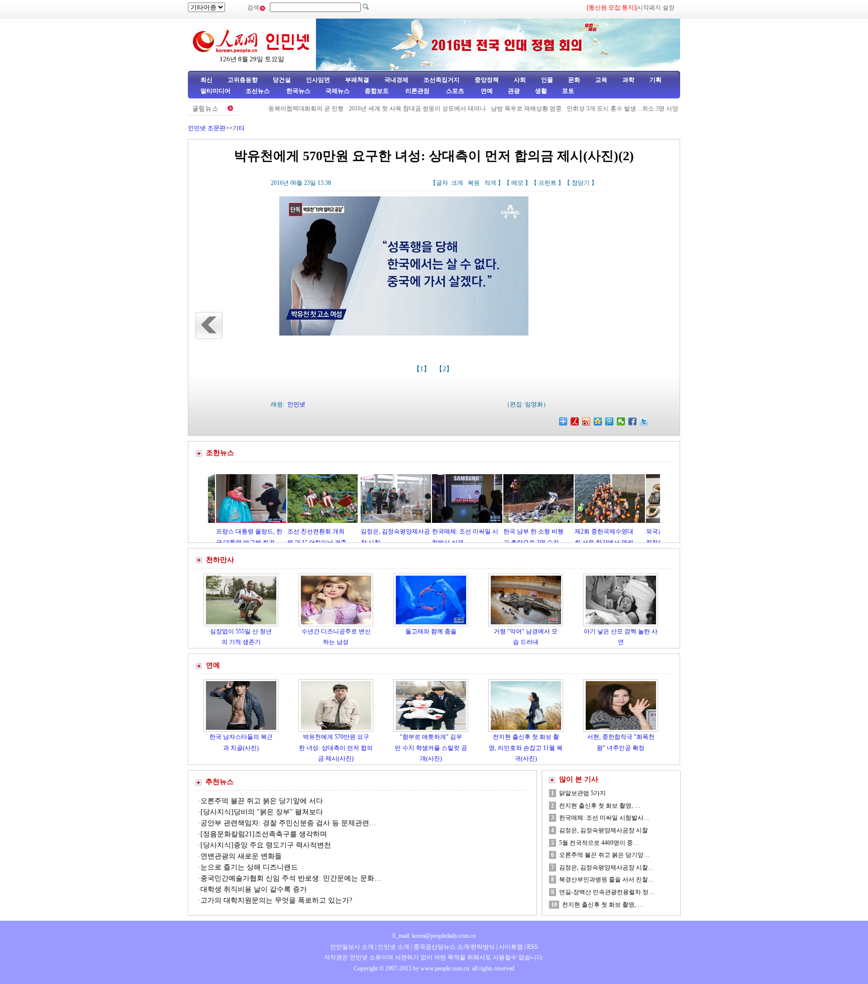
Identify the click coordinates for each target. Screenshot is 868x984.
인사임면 (318, 79)
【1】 (422, 369)
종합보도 (377, 90)
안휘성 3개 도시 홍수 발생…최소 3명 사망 (598, 108)
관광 (514, 90)
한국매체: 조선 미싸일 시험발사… (604, 817)
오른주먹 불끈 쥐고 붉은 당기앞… (604, 854)
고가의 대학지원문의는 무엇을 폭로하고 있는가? (277, 900)
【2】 (445, 369)
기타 (239, 128)
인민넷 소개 (392, 946)
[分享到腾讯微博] (609, 421)
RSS (532, 946)
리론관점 (417, 90)
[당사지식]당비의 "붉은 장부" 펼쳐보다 (261, 812)
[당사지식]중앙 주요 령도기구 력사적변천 (265, 845)
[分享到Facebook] (632, 421)
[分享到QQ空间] (598, 421)
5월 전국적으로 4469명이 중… (599, 842)
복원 (474, 182)
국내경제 (396, 79)
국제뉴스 (337, 90)
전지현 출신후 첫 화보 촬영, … (599, 805)
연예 (486, 90)
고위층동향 (243, 79)
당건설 (282, 79)
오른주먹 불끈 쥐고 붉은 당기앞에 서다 (261, 801)
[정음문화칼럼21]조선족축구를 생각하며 (263, 834)
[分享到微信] (621, 421)
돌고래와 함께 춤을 (431, 631)
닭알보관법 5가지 (582, 793)
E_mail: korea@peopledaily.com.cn (434, 935)
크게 (457, 182)
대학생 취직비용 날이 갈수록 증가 (253, 889)
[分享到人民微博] (575, 421)
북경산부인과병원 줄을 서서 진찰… (606, 879)
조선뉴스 (258, 90)
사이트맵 (511, 946)
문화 (574, 79)
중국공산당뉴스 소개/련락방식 (454, 946)
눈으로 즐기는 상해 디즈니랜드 (249, 867)
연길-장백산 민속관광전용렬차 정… (607, 892)
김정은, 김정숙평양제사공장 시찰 (603, 830)
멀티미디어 (215, 90)
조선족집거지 (441, 79)
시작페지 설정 (656, 7)
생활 (541, 90)
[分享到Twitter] (644, 421)
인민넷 (296, 404)
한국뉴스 (298, 90)
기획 (655, 79)
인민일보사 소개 (352, 946)
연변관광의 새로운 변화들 (241, 856)
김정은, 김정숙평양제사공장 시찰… (606, 867)
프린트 (547, 182)
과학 (628, 79)
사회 (520, 79)
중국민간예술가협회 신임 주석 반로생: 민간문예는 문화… (290, 878)
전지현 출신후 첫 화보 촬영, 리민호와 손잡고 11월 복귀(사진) (526, 747)
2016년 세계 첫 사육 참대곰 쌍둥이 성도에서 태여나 (392, 108)
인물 (547, 79)
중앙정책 (487, 79)
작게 (490, 182)
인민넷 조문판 (207, 128)
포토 (568, 90)
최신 (206, 79)
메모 (517, 182)
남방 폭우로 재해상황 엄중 (501, 108)
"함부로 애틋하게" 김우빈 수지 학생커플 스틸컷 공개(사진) (431, 747)
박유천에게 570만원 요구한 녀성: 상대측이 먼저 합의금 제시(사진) (336, 747)
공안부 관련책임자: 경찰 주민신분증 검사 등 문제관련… (288, 823)
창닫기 (581, 182)
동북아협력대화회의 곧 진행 (281, 108)
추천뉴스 (219, 782)
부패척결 (357, 79)
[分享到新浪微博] (586, 421)
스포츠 (454, 90)
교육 (601, 79)
